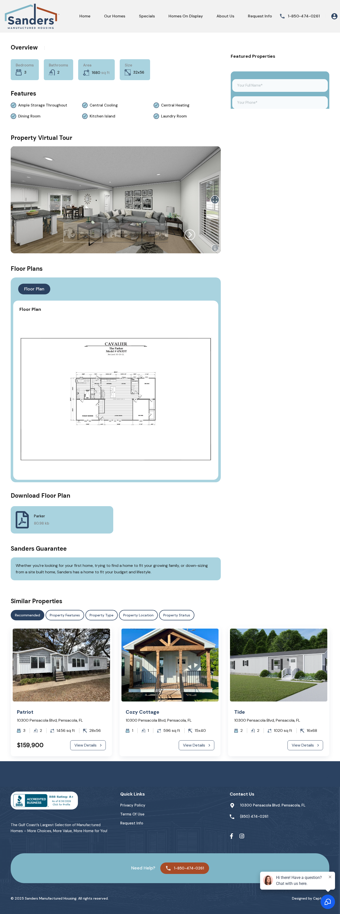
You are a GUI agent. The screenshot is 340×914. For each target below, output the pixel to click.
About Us (225, 16)
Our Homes (114, 16)
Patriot (25, 712)
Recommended (27, 615)
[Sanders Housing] (31, 16)
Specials (147, 16)
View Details (85, 745)
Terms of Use (132, 814)
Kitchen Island (102, 116)
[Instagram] (241, 836)
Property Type (101, 615)
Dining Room (29, 116)
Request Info (260, 16)
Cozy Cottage (142, 712)
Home (84, 16)
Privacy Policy (132, 805)
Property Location (138, 615)
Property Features (65, 615)
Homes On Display (186, 16)
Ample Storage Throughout (42, 105)
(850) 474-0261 (254, 816)
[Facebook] (231, 836)
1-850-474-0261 (304, 16)
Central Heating (175, 105)
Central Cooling (104, 105)
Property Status (176, 615)
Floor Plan (34, 289)
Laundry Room (174, 116)
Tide (239, 712)
